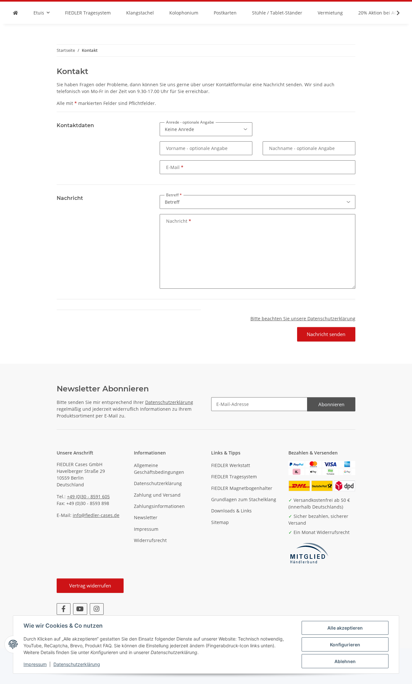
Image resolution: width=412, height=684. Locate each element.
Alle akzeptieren (345, 628)
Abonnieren (331, 404)
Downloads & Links (231, 511)
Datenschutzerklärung (76, 664)
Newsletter (145, 517)
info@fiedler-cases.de (96, 515)
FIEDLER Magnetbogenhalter (241, 488)
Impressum (35, 664)
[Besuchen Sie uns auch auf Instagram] (97, 609)
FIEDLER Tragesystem (234, 476)
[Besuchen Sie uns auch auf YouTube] (80, 609)
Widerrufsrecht (150, 540)
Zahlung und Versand (157, 495)
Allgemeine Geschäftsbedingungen (159, 468)
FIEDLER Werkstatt (230, 465)
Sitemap (220, 522)
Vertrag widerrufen (90, 585)
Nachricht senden (326, 334)
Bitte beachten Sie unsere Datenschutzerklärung (302, 318)
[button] (394, 13)
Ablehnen (345, 661)
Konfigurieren (345, 644)
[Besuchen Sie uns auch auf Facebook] (63, 609)
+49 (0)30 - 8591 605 (88, 496)
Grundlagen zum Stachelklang (243, 499)
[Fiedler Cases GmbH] (15, 13)
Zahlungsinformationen (159, 506)
